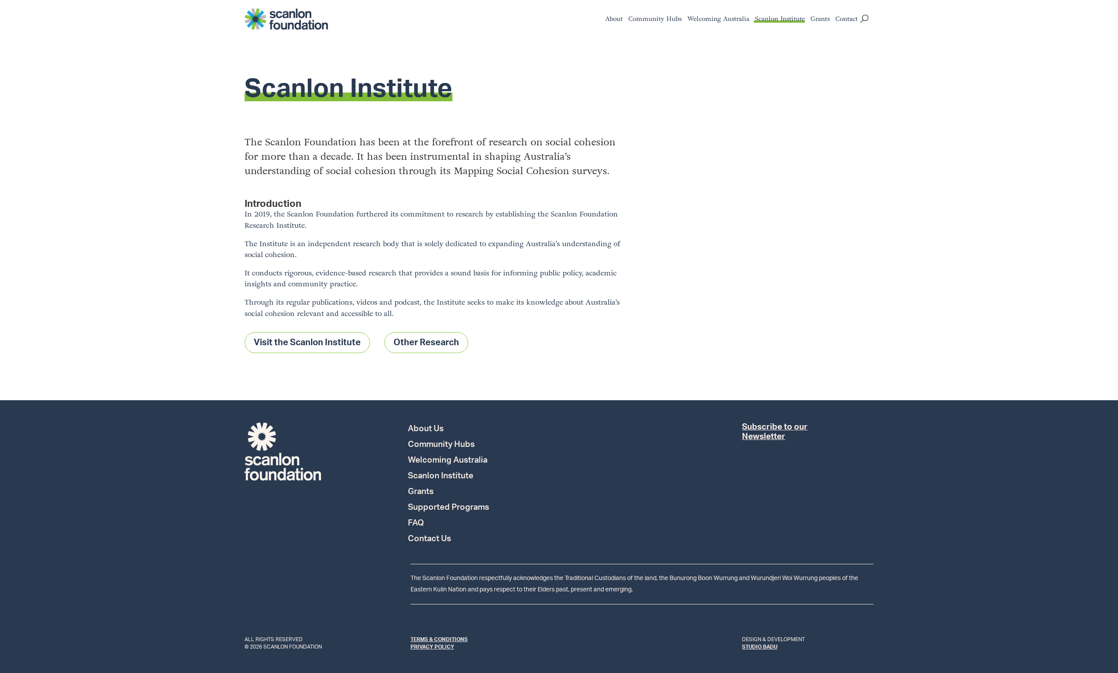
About (614, 20)
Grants (820, 20)
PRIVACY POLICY (432, 646)
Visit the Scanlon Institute (307, 342)
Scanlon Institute (780, 20)
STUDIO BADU (759, 646)
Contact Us (429, 539)
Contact (846, 20)
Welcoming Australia (718, 20)
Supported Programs (448, 508)
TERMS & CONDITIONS (439, 639)
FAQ (416, 523)
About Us (426, 429)
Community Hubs (655, 20)
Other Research (426, 342)
